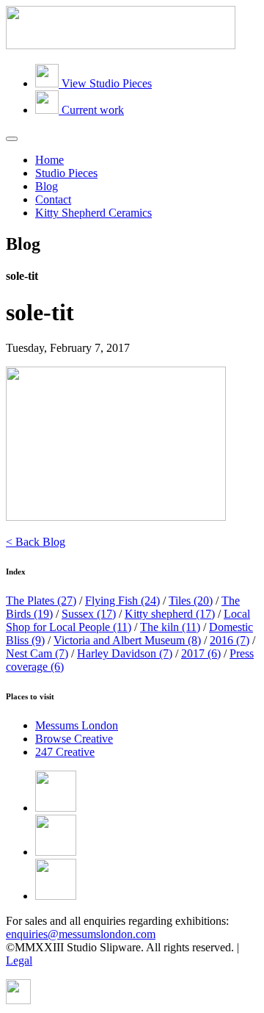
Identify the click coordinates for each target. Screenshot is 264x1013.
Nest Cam (37, 653)
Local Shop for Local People (128, 620)
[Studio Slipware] (120, 45)
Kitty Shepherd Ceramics (93, 212)
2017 (201, 653)
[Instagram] (55, 896)
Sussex (89, 614)
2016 (229, 640)
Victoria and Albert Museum (127, 640)
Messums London (76, 725)
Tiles (191, 600)
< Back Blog (35, 542)
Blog (46, 186)
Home (49, 160)
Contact (53, 199)
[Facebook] (55, 807)
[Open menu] (12, 139)
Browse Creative (74, 738)
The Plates (41, 600)
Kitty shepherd (170, 614)
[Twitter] (55, 852)
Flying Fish (122, 600)
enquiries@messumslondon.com (80, 934)
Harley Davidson (124, 653)
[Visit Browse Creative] (18, 1000)
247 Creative (65, 752)
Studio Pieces (66, 173)
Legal (19, 960)
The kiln (170, 627)
